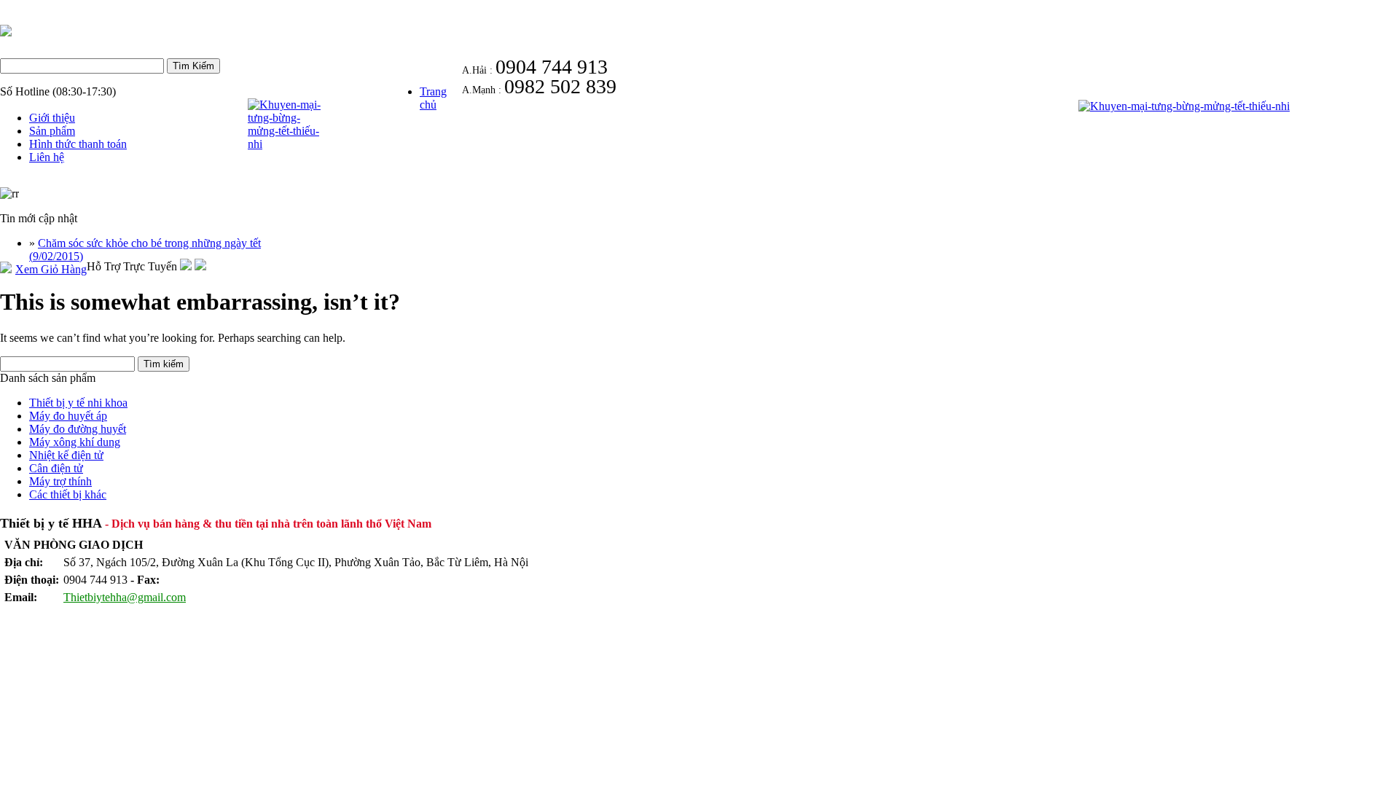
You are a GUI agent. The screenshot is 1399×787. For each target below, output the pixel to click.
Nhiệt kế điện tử (66, 455)
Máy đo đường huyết (77, 429)
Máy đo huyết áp (68, 416)
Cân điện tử (56, 468)
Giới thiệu (52, 117)
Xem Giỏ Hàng (51, 269)
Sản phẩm (52, 131)
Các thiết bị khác (67, 494)
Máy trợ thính (60, 481)
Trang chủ (433, 98)
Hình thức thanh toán (78, 144)
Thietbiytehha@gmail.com (124, 597)
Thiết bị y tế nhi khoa (78, 402)
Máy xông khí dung (74, 442)
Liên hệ (46, 157)
